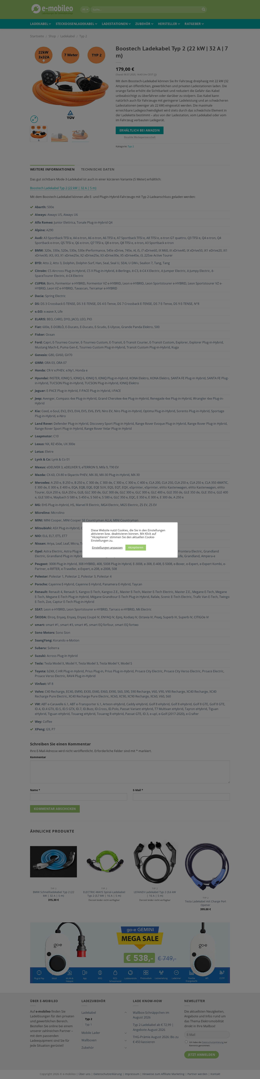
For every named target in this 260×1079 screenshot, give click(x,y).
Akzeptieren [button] (135, 547)
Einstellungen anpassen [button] (107, 547)
